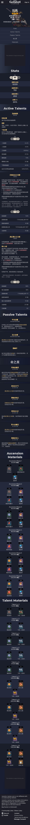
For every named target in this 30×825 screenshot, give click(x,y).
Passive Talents (15, 35)
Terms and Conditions (21, 817)
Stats (15, 28)
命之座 (15, 38)
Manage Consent (20, 819)
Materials (15, 42)
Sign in (27, 2)
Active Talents (15, 32)
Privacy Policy (18, 815)
